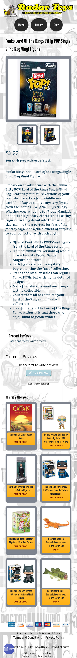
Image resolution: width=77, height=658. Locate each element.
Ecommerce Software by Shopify (38, 656)
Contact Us (24, 633)
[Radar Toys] (38, 15)
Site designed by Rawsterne (38, 653)
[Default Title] (39, 89)
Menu (21, 25)
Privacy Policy (54, 637)
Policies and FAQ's (48, 633)
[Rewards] (9, 649)
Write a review (38, 341)
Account (39, 25)
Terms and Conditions (27, 637)
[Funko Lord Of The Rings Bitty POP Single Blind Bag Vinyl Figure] (27, 135)
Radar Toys (32, 647)
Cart (56, 25)
